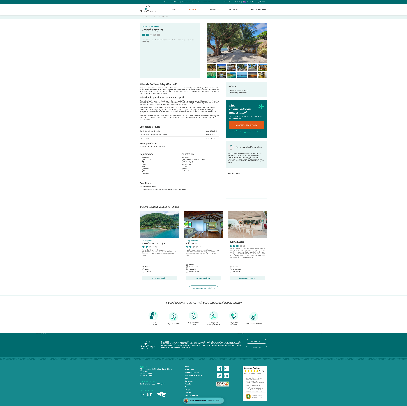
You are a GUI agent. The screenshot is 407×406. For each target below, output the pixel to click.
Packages (171, 9)
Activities (233, 9)
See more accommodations (203, 288)
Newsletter (227, 2)
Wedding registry (191, 395)
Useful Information (188, 2)
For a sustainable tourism (206, 2)
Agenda (188, 384)
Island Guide (175, 2)
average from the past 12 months (252, 373)
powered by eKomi (257, 396)
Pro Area (188, 387)
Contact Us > (256, 348)
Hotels (192, 9)
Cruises (212, 9)
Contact (237, 2)
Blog (219, 2)
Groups (187, 390)
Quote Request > (257, 341)
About (165, 2)
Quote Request (258, 9)
